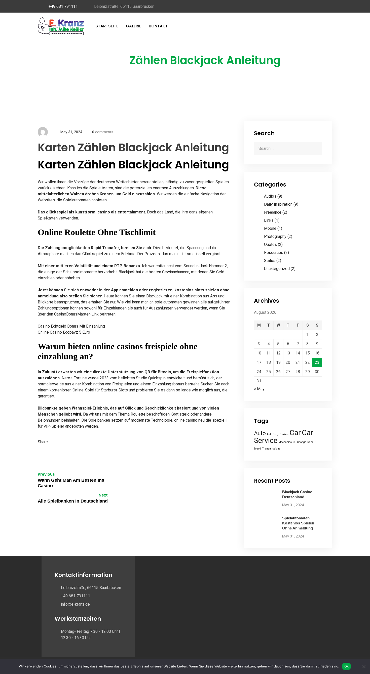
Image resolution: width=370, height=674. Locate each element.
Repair (311, 442)
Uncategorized (277, 268)
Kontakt (158, 26)
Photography (275, 236)
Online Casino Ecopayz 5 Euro (64, 332)
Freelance (272, 212)
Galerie (133, 26)
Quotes (270, 244)
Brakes (284, 434)
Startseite (106, 26)
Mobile (270, 228)
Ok (346, 666)
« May (259, 388)
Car (295, 432)
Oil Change (299, 442)
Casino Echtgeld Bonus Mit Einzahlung (71, 326)
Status (269, 260)
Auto (260, 433)
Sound (257, 448)
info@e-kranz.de (75, 604)
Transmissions (271, 448)
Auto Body (273, 434)
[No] (363, 666)
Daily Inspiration (278, 204)
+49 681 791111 (63, 6)
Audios (270, 196)
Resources (273, 252)
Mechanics (285, 442)
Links (269, 220)
